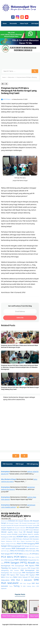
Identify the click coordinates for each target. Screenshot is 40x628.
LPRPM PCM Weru (6, 539)
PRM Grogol (20, 464)
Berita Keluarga (21, 530)
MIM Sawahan (6, 548)
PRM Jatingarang (32, 464)
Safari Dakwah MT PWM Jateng (28, 577)
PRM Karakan (14, 570)
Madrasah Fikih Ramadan (31, 539)
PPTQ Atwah (27, 563)
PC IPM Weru (34, 554)
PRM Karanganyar (27, 570)
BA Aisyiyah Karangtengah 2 (28, 523)
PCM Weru (20, 557)
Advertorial (4, 521)
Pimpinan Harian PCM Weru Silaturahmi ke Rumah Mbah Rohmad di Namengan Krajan (19, 346)
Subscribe (20, 317)
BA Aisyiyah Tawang (31, 525)
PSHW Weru (9, 577)
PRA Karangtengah (17, 566)
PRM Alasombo (8, 464)
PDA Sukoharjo (9, 560)
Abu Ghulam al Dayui (8, 479)
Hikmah (4, 532)
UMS (37, 586)
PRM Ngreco (11, 575)
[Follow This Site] (22, 17)
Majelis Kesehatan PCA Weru (30, 541)
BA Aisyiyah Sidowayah (18, 525)
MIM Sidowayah (18, 548)
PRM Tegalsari (30, 575)
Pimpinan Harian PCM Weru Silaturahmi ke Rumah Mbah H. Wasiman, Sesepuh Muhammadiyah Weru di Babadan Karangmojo (19, 367)
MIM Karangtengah (14, 546)
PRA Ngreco (29, 565)
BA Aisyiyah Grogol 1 (13, 523)
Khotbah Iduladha (6, 534)
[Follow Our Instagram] (17, 17)
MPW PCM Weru (30, 551)
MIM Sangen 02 (26, 546)
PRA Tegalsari (12, 568)
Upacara (3, 588)
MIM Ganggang (29, 543)
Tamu (10, 586)
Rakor (15, 577)
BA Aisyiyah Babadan (23, 521)
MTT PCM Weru (16, 554)
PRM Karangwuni (28, 572)
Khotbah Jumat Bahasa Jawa (21, 534)
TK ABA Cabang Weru (28, 586)
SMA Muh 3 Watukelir (21, 580)
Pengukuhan (32, 560)
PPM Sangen (11, 563)
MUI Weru (27, 554)
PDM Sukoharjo (21, 560)
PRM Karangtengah (15, 573)
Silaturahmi (5, 580)
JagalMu (10, 532)
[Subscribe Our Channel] (27, 17)
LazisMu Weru (34, 536)
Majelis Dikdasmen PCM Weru (10, 541)
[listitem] (14, 609)
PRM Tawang (20, 575)
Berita (14, 530)
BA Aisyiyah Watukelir (19, 528)
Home (5, 23)
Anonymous (5, 471)
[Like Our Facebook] (13, 17)
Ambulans (11, 521)
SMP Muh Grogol (25, 583)
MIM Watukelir (30, 548)
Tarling (16, 586)
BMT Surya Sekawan (32, 530)
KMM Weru (12, 537)
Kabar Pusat (18, 532)
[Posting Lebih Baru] (15, 456)
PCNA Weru (31, 557)
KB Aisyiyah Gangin (31, 532)
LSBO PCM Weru (17, 539)
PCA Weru (7, 557)
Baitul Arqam (7, 529)
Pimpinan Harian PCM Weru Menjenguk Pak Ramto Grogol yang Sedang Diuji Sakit (20, 388)
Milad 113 (20, 543)
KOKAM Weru (22, 537)
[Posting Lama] (24, 456)
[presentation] (35, 609)
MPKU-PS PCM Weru (17, 551)
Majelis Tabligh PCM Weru (8, 544)
